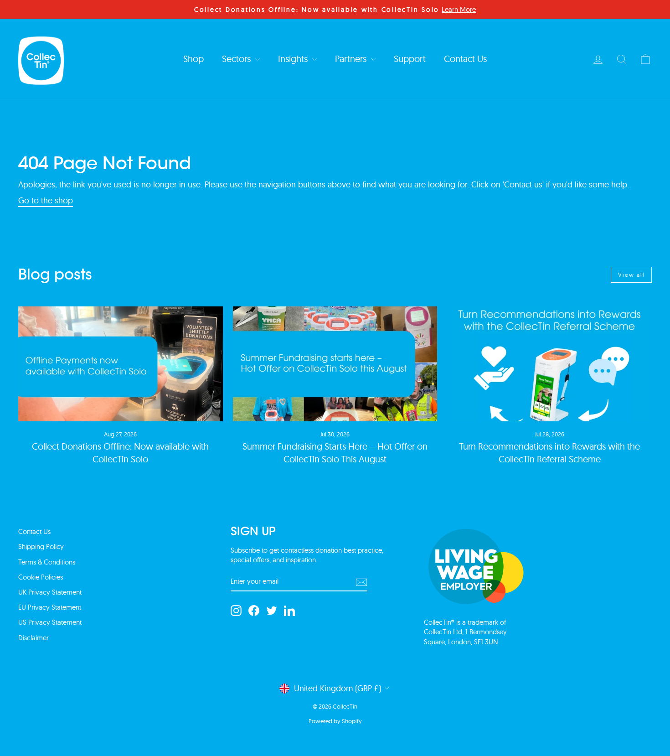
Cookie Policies (40, 577)
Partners (352, 58)
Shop (193, 58)
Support (410, 58)
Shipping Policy (41, 546)
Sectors (237, 58)
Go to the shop (45, 200)
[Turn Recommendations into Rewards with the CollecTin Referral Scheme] (549, 363)
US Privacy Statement (50, 622)
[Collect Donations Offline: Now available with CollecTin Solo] (120, 363)
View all (631, 274)
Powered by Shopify (335, 721)
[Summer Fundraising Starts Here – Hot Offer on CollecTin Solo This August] (335, 363)
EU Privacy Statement (49, 607)
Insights (294, 58)
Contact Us (465, 58)
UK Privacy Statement (50, 592)
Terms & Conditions (46, 562)
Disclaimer (33, 637)
